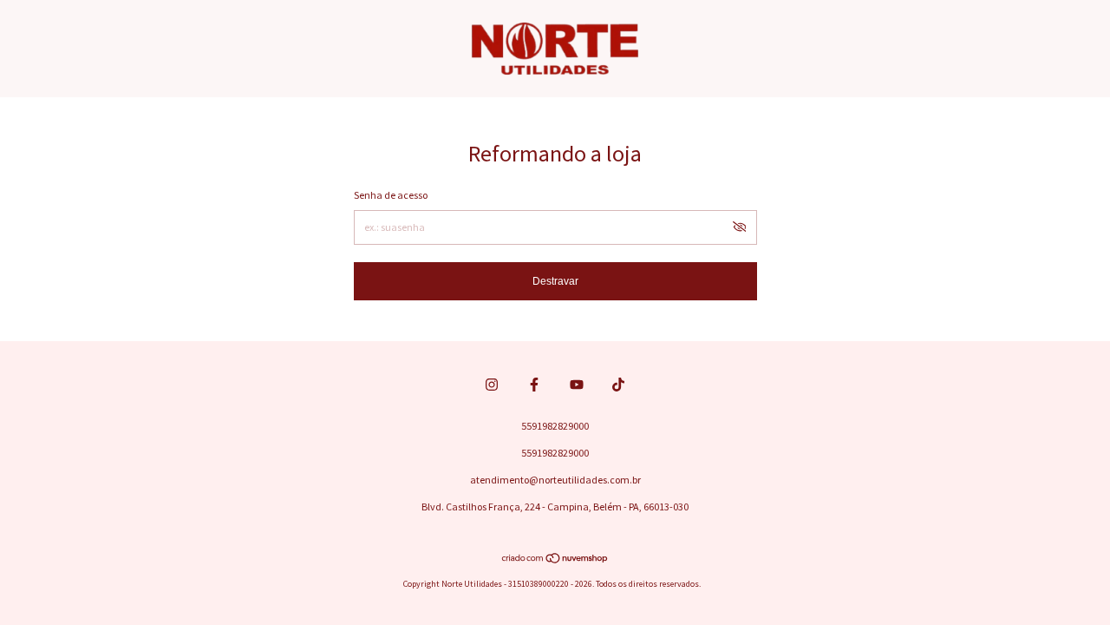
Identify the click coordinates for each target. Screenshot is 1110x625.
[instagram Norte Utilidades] (492, 384)
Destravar (555, 281)
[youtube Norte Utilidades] (577, 384)
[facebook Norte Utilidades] (534, 384)
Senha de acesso (391, 194)
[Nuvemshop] (555, 560)
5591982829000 (555, 425)
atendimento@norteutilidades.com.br (555, 479)
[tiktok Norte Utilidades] (618, 384)
